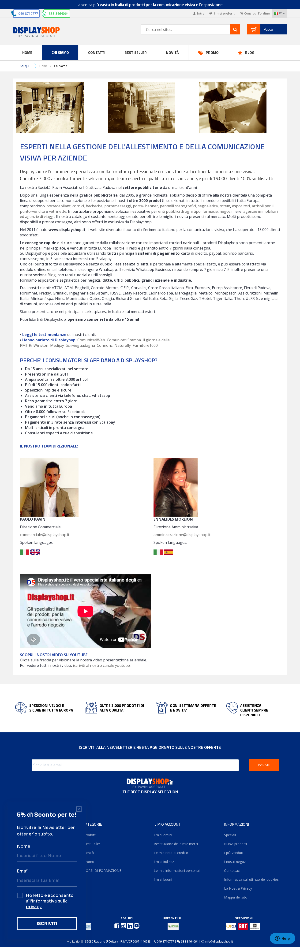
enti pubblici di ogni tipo (179, 211)
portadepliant (58, 206)
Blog (249, 52)
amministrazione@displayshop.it (182, 534)
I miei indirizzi (164, 861)
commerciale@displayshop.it (44, 534)
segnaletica (208, 206)
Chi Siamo (60, 52)
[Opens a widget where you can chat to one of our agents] (282, 939)
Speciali (230, 835)
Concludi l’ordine (257, 13)
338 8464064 (58, 13)
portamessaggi (117, 206)
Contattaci (232, 870)
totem (225, 206)
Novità (172, 52)
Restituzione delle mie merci (176, 844)
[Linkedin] (130, 925)
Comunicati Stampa (124, 340)
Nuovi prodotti (235, 844)
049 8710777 (28, 13)
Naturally (122, 345)
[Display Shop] (44, 32)
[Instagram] (123, 925)
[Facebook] (117, 925)
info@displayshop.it (219, 941)
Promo (212, 52)
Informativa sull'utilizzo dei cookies (251, 879)
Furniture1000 (145, 345)
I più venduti (233, 852)
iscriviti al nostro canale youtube (101, 665)
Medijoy (57, 345)
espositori (241, 206)
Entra (201, 13)
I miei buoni (163, 879)
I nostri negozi (235, 861)
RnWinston (38, 345)
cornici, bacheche (87, 206)
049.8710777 (165, 941)
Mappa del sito (235, 897)
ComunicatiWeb (91, 340)
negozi (226, 211)
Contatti (96, 52)
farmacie (210, 211)
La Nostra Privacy (238, 888)
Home (27, 52)
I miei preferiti (224, 13)
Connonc (104, 345)
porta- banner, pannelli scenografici (164, 206)
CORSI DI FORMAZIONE (102, 870)
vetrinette (57, 211)
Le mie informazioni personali (177, 870)
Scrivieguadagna (80, 345)
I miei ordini (163, 835)
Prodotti (89, 835)
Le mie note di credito (171, 852)
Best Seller (135, 52)
